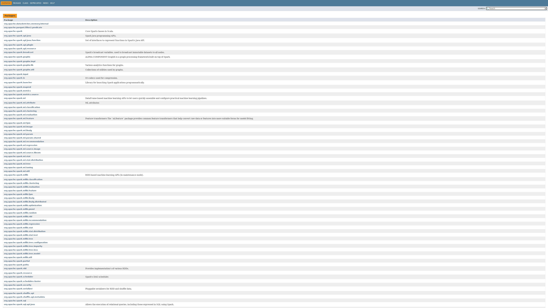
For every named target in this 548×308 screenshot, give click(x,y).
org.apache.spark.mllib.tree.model (22, 254)
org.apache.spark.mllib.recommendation (25, 220)
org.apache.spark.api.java (17, 36)
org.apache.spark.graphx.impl (19, 61)
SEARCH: (481, 9)
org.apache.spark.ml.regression (20, 145)
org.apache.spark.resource (18, 273)
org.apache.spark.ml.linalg (18, 130)
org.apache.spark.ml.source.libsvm (22, 153)
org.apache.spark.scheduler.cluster (22, 281)
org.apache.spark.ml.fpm (17, 123)
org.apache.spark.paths (16, 265)
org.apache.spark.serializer (18, 289)
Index (45, 3)
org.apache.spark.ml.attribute (19, 103)
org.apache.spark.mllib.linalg (19, 198)
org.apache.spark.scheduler (18, 277)
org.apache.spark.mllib (16, 175)
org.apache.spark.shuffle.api (19, 293)
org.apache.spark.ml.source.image (22, 149)
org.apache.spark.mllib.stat (18, 228)
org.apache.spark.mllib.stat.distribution (24, 231)
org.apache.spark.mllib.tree (18, 239)
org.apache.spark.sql (15, 301)
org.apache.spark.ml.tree (17, 164)
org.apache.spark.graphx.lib (18, 65)
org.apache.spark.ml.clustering (20, 111)
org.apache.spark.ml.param (18, 134)
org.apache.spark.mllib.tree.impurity (23, 246)
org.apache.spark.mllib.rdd (18, 216)
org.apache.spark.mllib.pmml (19, 209)
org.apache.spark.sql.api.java (19, 304)
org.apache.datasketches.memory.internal (26, 24)
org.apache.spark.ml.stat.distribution (23, 160)
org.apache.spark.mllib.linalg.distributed (25, 202)
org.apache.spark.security (17, 285)
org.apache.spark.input (16, 74)
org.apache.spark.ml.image (18, 127)
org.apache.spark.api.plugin (18, 45)
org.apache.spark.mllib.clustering (21, 183)
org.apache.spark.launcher (18, 82)
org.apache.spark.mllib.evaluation (22, 187)
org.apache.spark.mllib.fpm (18, 194)
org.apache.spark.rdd (15, 268)
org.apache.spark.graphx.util (19, 70)
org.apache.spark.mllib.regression (22, 224)
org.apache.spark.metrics (17, 91)
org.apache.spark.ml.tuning (18, 167)
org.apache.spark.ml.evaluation (20, 115)
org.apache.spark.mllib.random (20, 213)
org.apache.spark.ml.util (17, 171)
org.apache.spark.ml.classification (22, 107)
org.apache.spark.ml (15, 98)
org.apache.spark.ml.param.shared (22, 138)
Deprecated (35, 3)
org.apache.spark (13, 31)
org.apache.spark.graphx (17, 57)
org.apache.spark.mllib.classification (23, 179)
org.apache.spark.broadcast (18, 52)
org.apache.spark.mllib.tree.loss (21, 250)
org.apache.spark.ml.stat (17, 156)
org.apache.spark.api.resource (20, 48)
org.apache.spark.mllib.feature (20, 191)
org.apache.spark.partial (17, 261)
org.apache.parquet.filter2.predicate (23, 27)
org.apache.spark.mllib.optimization (23, 205)
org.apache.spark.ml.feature (19, 118)
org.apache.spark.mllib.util (18, 257)
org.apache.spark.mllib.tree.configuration (26, 242)
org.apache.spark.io (14, 78)
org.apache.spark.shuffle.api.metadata (24, 297)
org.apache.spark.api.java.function (22, 40)
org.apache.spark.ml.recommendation (24, 141)
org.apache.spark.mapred (17, 87)
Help (52, 3)
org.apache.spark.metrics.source (21, 94)
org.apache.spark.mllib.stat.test (21, 235)
